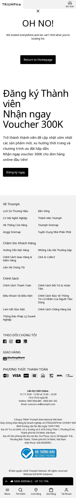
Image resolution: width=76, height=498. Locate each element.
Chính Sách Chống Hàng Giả (54, 309)
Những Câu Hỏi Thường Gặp (55, 250)
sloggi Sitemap (12, 232)
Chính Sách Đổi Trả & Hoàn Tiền (54, 287)
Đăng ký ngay (15, 172)
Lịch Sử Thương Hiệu (15, 211)
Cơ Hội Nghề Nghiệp (15, 218)
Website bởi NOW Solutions (38, 474)
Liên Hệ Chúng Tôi (14, 267)
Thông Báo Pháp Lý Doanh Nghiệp (19, 318)
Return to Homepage (38, 60)
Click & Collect (46, 257)
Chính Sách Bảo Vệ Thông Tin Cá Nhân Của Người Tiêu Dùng (55, 299)
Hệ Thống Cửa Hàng (15, 225)
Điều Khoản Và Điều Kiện (17, 295)
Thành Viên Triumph (50, 218)
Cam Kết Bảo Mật (14, 309)
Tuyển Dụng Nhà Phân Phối (54, 232)
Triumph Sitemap (48, 225)
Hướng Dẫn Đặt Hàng (16, 250)
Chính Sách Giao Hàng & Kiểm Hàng (17, 258)
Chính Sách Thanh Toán (17, 285)
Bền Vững (44, 211)
